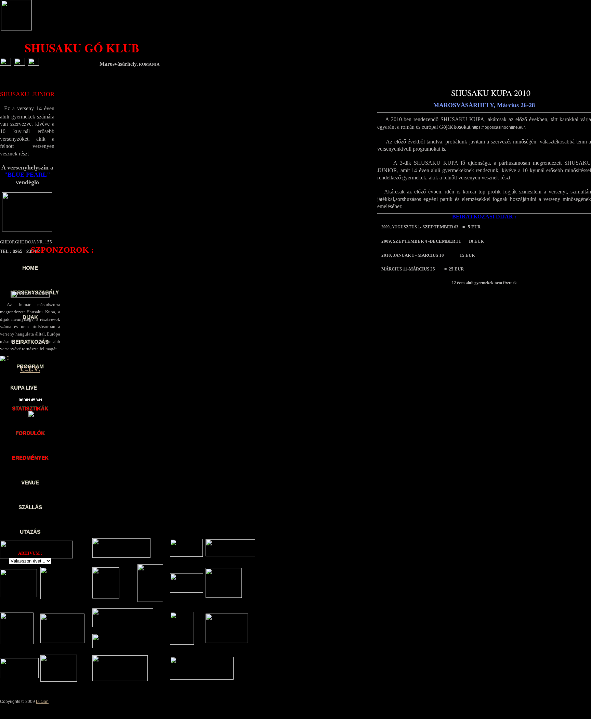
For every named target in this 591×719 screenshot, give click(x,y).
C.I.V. (30, 368)
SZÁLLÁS (30, 507)
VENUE (30, 482)
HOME (30, 268)
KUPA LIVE (23, 388)
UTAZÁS (30, 532)
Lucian (42, 701)
